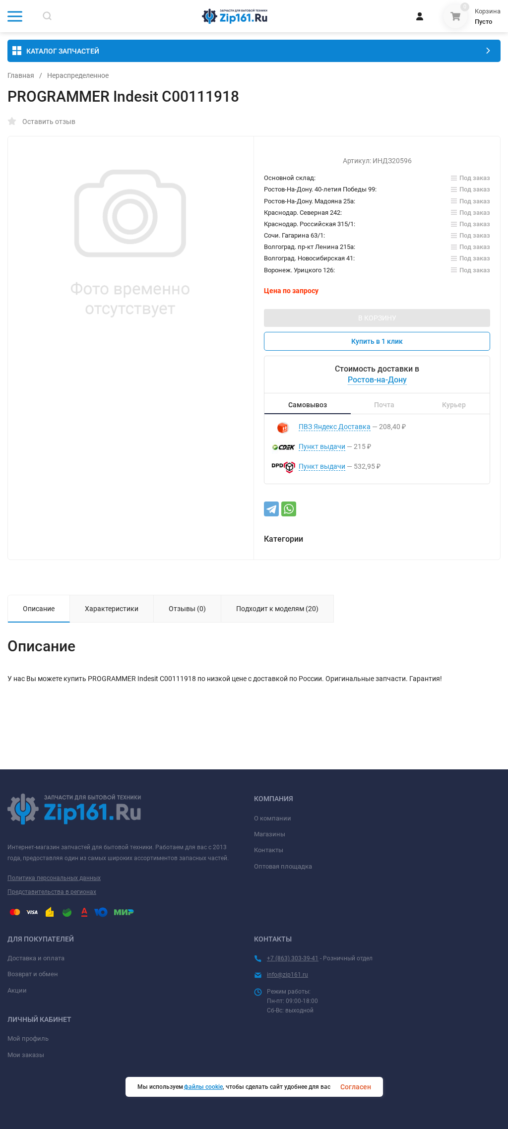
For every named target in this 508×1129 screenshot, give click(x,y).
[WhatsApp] (288, 509)
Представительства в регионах (51, 891)
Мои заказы (25, 1055)
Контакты (268, 850)
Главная (20, 75)
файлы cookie (203, 1086)
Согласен (355, 1087)
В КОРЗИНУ (377, 318)
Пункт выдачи (322, 446)
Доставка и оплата (35, 958)
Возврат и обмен (32, 974)
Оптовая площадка (283, 866)
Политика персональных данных (54, 878)
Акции (17, 990)
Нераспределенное (78, 75)
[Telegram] (271, 509)
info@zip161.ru (287, 974)
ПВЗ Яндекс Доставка (335, 427)
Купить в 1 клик (377, 341)
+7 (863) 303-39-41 (292, 958)
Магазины (269, 834)
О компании (272, 818)
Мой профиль (28, 1038)
